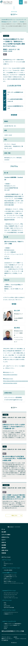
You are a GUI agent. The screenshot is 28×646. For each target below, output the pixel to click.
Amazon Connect (7, 605)
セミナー (15, 21)
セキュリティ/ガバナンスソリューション (11, 592)
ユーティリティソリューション (9, 596)
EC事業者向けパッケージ (8, 613)
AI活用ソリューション (8, 578)
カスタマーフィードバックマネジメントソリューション (13, 583)
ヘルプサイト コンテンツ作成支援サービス (12, 625)
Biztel (5, 602)
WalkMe (5, 628)
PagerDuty (6, 626)
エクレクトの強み (6, 534)
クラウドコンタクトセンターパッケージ (11, 612)
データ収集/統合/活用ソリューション (10, 576)
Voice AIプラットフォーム (8, 563)
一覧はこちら (14, 515)
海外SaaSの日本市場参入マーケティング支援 (13, 631)
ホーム (3, 529)
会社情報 (4, 545)
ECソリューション (7, 579)
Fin (4, 562)
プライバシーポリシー (6, 637)
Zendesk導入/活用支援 (8, 570)
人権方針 (15, 637)
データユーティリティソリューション (10, 594)
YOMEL (5, 604)
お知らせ (4, 542)
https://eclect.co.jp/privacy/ (10, 374)
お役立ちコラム (5, 537)
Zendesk (22, 21)
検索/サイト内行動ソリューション (10, 581)
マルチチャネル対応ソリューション (10, 575)
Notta (5, 565)
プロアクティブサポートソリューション (11, 597)
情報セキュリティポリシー (7, 638)
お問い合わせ (5, 550)
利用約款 (4, 553)
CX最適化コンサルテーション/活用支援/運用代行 (12, 623)
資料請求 (4, 547)
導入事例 (4, 532)
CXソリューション (6, 557)
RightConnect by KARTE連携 (9, 607)
